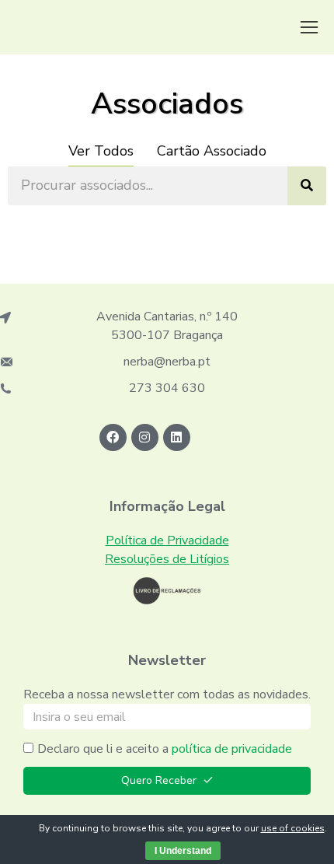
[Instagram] (144, 437)
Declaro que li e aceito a (164, 748)
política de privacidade (232, 748)
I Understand (183, 850)
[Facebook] (113, 437)
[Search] (306, 185)
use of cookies (293, 828)
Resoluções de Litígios (167, 559)
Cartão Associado (211, 151)
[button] (309, 27)
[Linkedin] (176, 437)
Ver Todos (101, 151)
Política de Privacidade (167, 540)
